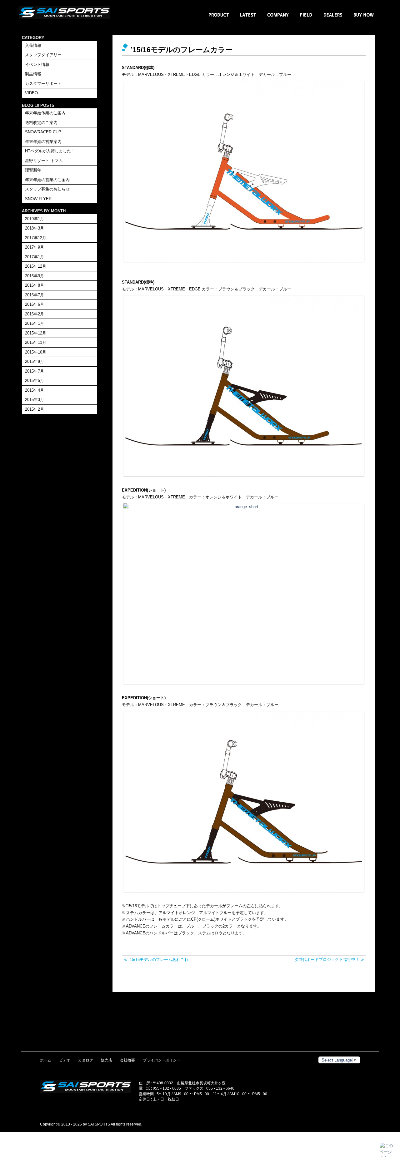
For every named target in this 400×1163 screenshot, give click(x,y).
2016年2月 (34, 314)
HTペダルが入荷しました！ (50, 151)
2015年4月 (34, 390)
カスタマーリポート (43, 83)
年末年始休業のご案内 (45, 113)
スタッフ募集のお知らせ (47, 189)
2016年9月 (34, 276)
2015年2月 (34, 409)
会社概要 (127, 1060)
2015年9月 (34, 361)
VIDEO (31, 93)
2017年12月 (35, 237)
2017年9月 (34, 247)
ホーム (45, 1060)
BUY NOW (363, 17)
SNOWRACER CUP (43, 132)
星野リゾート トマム (44, 160)
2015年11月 (35, 342)
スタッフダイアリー (43, 54)
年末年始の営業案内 (43, 141)
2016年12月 (35, 266)
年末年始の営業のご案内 (47, 179)
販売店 (106, 1060)
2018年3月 (34, 228)
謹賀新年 (33, 170)
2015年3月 (34, 399)
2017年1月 (34, 257)
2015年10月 (35, 352)
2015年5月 (34, 380)
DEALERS (332, 17)
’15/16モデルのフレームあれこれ (155, 959)
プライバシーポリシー (161, 1060)
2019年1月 (34, 218)
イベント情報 (37, 64)
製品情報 (33, 74)
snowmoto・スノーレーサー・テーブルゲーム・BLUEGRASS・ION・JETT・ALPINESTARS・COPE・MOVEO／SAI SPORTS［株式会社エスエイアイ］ (65, 12)
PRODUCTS (218, 17)
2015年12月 (35, 333)
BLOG (248, 17)
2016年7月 (34, 295)
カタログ (85, 1060)
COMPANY (278, 17)
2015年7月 (34, 371)
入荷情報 (33, 45)
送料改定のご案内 (41, 122)
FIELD (306, 17)
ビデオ (64, 1060)
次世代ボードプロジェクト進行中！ (329, 959)
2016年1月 (34, 323)
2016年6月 (34, 304)
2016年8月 (34, 285)
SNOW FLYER (38, 198)
